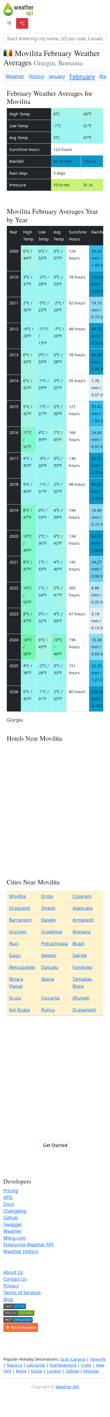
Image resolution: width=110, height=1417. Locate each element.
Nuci (14, 943)
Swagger (12, 1224)
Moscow (91, 1371)
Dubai (36, 1371)
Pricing (10, 1190)
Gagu (15, 955)
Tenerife (97, 1359)
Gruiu (15, 998)
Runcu (48, 1010)
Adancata (82, 908)
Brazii (78, 943)
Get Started (55, 1145)
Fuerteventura (63, 1365)
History (36, 76)
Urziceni (18, 932)
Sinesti (48, 908)
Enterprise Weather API (28, 1245)
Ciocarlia (50, 998)
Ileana (47, 979)
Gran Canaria (72, 1359)
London (54, 1371)
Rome (21, 1371)
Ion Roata (19, 1010)
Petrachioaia (54, 943)
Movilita (17, 896)
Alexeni (48, 955)
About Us (13, 1272)
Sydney (72, 1371)
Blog (8, 1299)
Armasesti (83, 920)
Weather (15, 76)
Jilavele (48, 920)
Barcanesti (20, 920)
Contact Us (15, 1279)
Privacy (11, 1286)
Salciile (79, 955)
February (82, 76)
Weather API (67, 1386)
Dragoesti (19, 908)
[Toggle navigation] (103, 9)
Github (10, 1217)
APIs (8, 1197)
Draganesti (84, 1010)
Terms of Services (22, 1292)
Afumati (80, 998)
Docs (8, 1204)
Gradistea (51, 932)
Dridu (47, 896)
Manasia (81, 932)
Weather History (20, 1251)
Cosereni (81, 896)
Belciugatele (22, 967)
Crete (86, 1365)
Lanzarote (36, 1365)
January (57, 76)
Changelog (15, 1211)
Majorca (14, 1365)
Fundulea (82, 967)
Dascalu (49, 967)
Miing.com (14, 1238)
